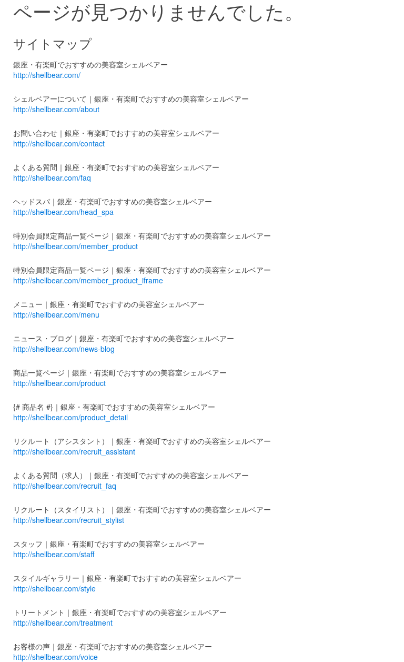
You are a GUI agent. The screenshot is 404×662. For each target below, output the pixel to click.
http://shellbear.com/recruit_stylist (68, 520)
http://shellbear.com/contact (59, 143)
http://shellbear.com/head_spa (63, 211)
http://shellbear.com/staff (53, 554)
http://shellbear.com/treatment (63, 622)
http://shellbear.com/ (46, 75)
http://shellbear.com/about (56, 109)
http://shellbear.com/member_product (75, 246)
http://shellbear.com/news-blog (64, 348)
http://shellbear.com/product (59, 383)
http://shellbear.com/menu (56, 314)
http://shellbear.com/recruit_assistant (74, 451)
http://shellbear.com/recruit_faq (64, 485)
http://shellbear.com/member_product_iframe (88, 280)
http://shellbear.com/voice (55, 656)
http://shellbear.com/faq (52, 177)
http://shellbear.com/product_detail (70, 417)
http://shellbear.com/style (54, 588)
